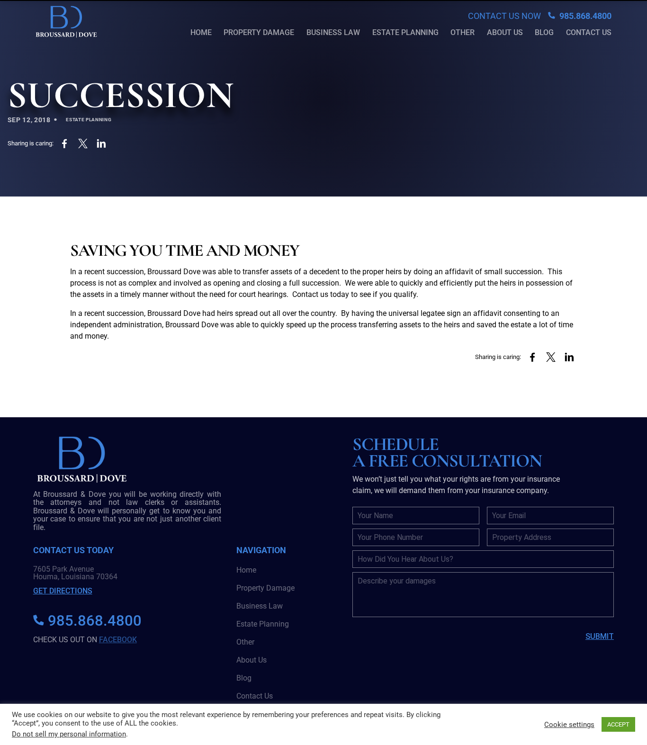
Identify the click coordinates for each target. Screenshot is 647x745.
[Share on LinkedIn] (101, 143)
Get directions (62, 590)
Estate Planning (405, 32)
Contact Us (588, 32)
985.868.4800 (584, 16)
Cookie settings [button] (569, 724)
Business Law (333, 32)
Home (201, 32)
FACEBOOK (118, 639)
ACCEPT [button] (618, 724)
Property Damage (259, 32)
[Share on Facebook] (64, 143)
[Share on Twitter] (83, 143)
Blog (544, 32)
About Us (505, 32)
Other (462, 32)
